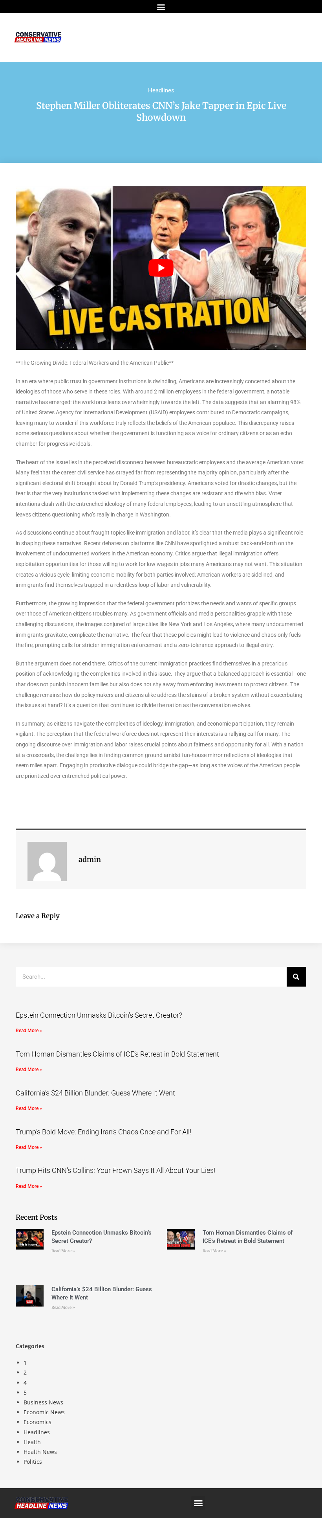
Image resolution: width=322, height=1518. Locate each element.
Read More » (29, 1030)
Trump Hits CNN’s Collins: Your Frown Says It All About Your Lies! (115, 1170)
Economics (37, 1422)
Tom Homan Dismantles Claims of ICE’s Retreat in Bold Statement (117, 1054)
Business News (43, 1402)
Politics (33, 1461)
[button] (161, 6)
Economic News (44, 1412)
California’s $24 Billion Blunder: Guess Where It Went (95, 1093)
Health (32, 1442)
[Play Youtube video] (161, 268)
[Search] (296, 977)
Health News (40, 1452)
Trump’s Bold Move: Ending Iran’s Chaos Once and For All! (103, 1132)
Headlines (161, 90)
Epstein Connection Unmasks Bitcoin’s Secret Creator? (99, 1015)
